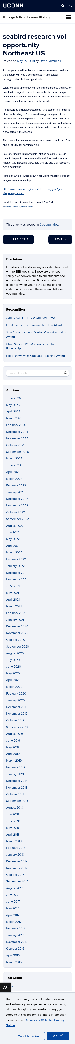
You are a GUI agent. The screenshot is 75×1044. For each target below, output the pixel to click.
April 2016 (13, 955)
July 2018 (12, 814)
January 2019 (15, 774)
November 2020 (17, 633)
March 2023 (14, 479)
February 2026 (16, 425)
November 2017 (16, 868)
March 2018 (14, 841)
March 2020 (14, 687)
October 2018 (15, 794)
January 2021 (15, 620)
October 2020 (15, 640)
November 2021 (16, 579)
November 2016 (16, 942)
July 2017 (12, 895)
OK (56, 1035)
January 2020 (15, 700)
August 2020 (15, 653)
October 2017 (15, 875)
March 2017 (13, 922)
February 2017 (15, 928)
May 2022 (13, 539)
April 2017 (12, 915)
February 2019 (15, 767)
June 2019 (13, 740)
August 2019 (14, 734)
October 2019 (15, 720)
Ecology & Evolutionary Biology (26, 17)
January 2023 (15, 492)
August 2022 (15, 526)
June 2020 (13, 667)
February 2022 (16, 559)
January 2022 (15, 566)
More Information (28, 1036)
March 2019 (14, 761)
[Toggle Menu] (68, 17)
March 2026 (14, 418)
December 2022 (17, 499)
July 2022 (13, 532)
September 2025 (17, 452)
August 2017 (14, 888)
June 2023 (13, 465)
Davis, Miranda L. (51, 61)
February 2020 (16, 693)
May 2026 (13, 405)
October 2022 (15, 512)
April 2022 (13, 546)
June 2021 (13, 586)
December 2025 (17, 432)
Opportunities (49, 225)
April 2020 (13, 680)
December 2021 (16, 573)
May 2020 (13, 673)
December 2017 (16, 861)
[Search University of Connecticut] (63, 6)
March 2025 (14, 458)
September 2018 (17, 801)
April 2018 (13, 835)
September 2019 (17, 727)
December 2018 (16, 781)
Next (60, 239)
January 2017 (15, 935)
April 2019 (13, 754)
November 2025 (17, 438)
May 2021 (12, 593)
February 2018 (15, 848)
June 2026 (13, 398)
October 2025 (15, 445)
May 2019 (12, 747)
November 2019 (16, 714)
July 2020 (13, 660)
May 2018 (12, 828)
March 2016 (14, 962)
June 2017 (13, 902)
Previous (18, 239)
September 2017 (17, 881)
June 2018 (13, 821)
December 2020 (17, 626)
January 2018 (15, 855)
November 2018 (16, 788)
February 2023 (16, 485)
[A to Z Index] (71, 6)
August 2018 (14, 808)
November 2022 (17, 505)
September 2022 (17, 519)
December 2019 (16, 707)
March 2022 (14, 552)
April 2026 (13, 411)
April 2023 (13, 472)
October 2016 (15, 949)
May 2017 (12, 908)
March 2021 (14, 606)
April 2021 (13, 599)
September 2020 (17, 646)
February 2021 (15, 613)
